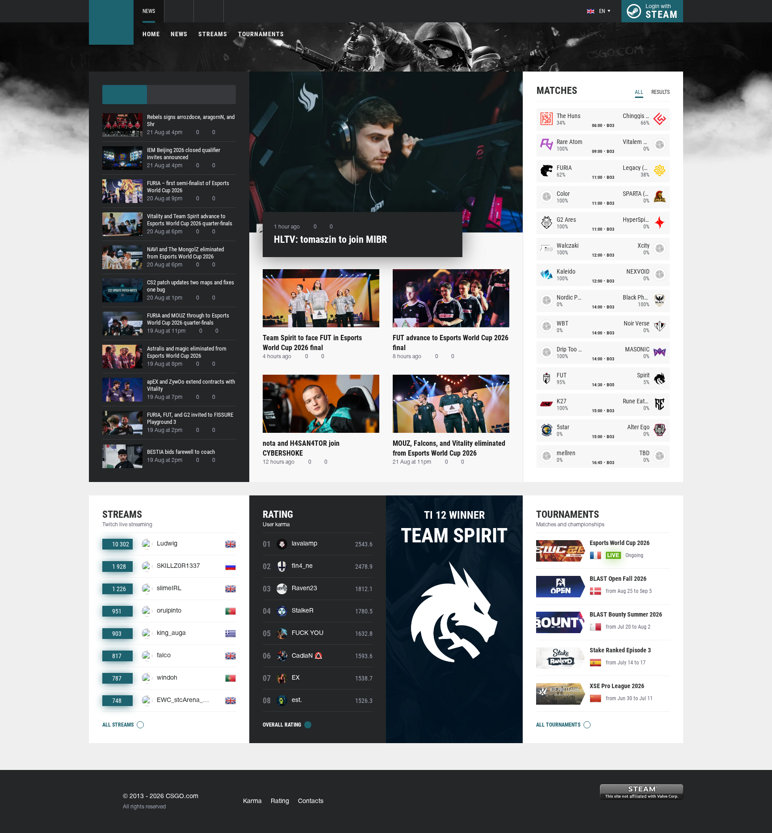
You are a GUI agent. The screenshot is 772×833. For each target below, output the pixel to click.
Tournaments (261, 34)
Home (151, 34)
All (639, 92)
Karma (252, 801)
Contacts (310, 801)
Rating (280, 801)
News (149, 11)
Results (660, 92)
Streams (212, 34)
